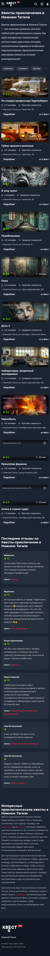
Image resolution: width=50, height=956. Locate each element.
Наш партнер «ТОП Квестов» (13, 947)
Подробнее (9, 114)
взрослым (6, 827)
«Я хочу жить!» (18, 783)
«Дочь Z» (15, 665)
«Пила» (14, 579)
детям (20, 827)
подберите (21, 894)
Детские (36, 69)
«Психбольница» (19, 628)
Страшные (8, 69)
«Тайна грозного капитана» (24, 744)
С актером (22, 69)
